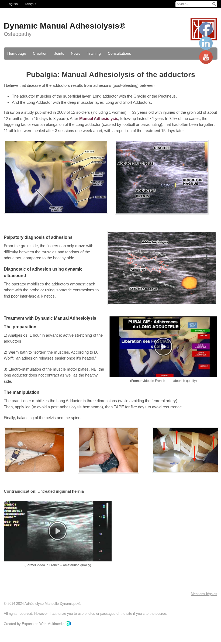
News (75, 53)
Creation (40, 53)
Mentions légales (204, 594)
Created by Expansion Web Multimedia (34, 624)
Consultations (119, 53)
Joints (59, 53)
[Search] (214, 4)
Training (94, 53)
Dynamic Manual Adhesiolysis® (64, 25)
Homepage (16, 53)
